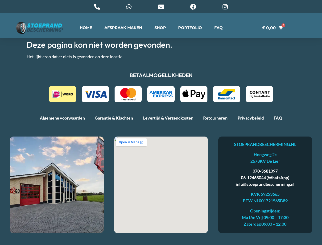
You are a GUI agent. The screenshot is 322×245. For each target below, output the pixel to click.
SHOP (160, 27)
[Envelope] (161, 6)
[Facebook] (193, 6)
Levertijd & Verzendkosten (168, 117)
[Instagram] (225, 6)
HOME (86, 27)
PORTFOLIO (190, 27)
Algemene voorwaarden (62, 117)
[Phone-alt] (97, 6)
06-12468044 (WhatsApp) (265, 177)
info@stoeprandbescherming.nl (265, 184)
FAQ (218, 27)
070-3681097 (265, 171)
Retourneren (215, 117)
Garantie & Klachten (114, 117)
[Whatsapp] (129, 6)
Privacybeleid (251, 117)
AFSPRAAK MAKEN (123, 27)
